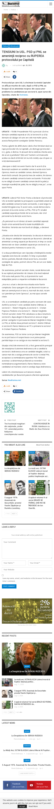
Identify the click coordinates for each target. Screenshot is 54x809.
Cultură (7, 481)
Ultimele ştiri (14, 46)
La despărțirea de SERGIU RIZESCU (27, 671)
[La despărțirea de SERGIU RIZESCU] (15, 458)
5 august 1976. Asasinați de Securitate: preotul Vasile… (27, 765)
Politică (5, 46)
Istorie (7, 452)
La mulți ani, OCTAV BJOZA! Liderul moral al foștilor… (27, 750)
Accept (22, 806)
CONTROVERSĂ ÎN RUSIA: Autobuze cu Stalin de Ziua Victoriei (39, 426)
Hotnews (23, 94)
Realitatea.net (14, 380)
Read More (33, 806)
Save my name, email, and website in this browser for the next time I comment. (27, 579)
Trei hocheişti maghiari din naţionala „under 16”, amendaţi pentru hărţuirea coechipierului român (14, 429)
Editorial (31, 452)
